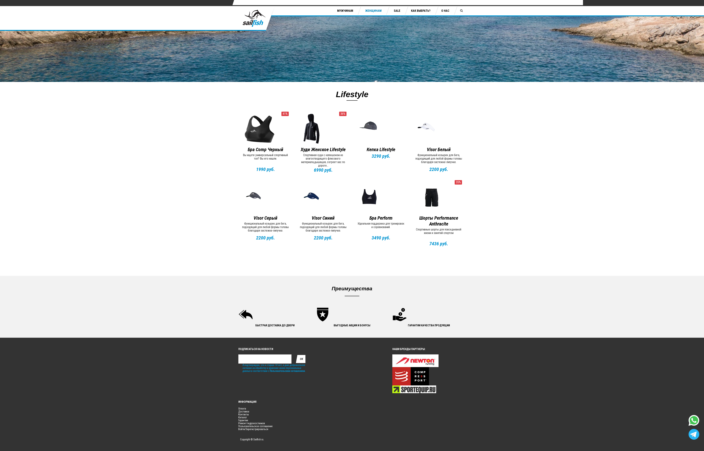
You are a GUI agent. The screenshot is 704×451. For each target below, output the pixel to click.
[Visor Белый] (438, 129)
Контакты (243, 414)
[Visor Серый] (265, 197)
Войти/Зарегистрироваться (253, 429)
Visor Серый (265, 218)
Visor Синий (323, 218)
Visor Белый (439, 149)
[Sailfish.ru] (256, 18)
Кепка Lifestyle (381, 149)
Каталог (242, 417)
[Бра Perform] (381, 197)
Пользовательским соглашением (287, 370)
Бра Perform (381, 218)
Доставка (243, 411)
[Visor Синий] (323, 197)
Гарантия (243, 420)
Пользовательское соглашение (255, 426)
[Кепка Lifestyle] (381, 129)
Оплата (242, 408)
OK (301, 359)
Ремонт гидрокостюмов (251, 423)
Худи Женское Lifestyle (323, 149)
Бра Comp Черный (265, 149)
